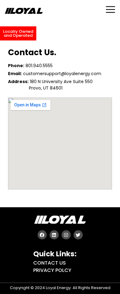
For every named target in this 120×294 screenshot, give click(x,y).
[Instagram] (66, 234)
